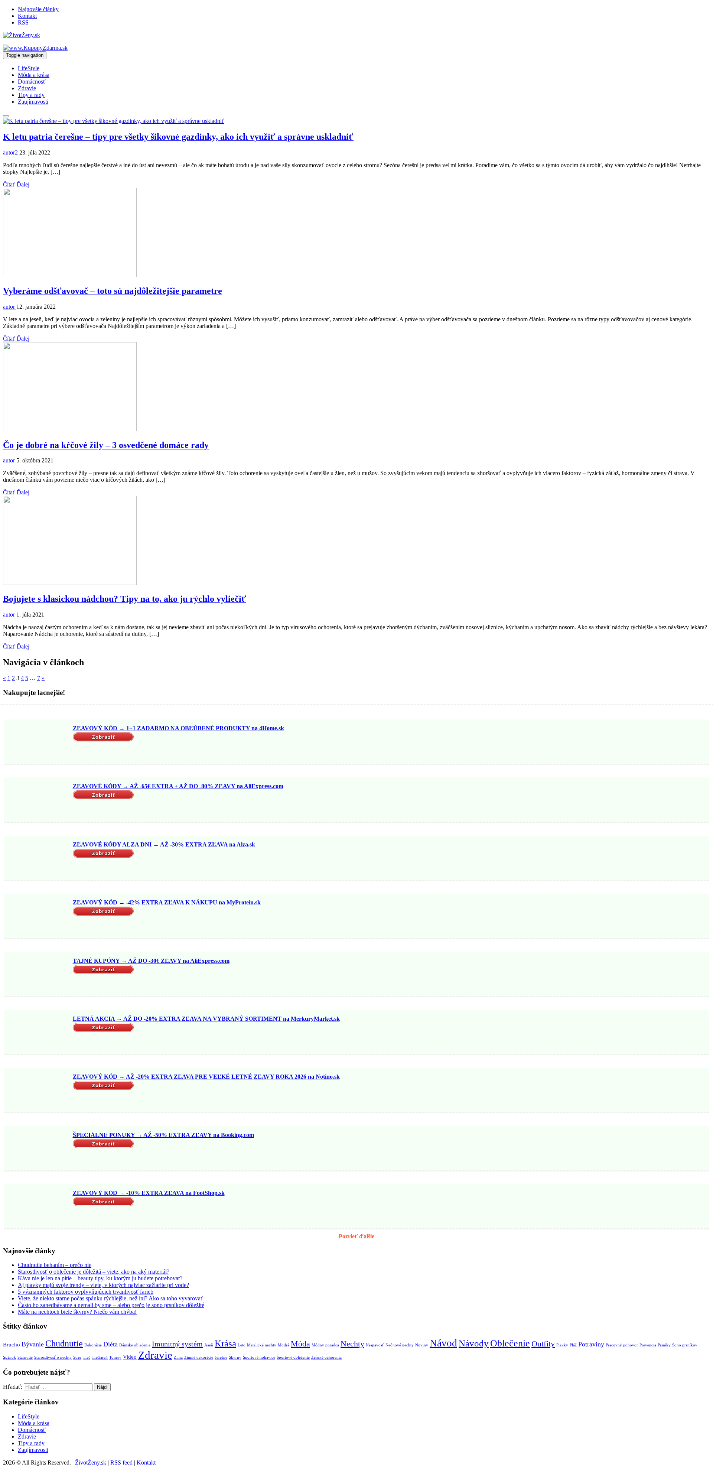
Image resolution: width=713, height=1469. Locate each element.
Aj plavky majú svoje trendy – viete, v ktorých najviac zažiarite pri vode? (103, 1285)
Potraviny (591, 1344)
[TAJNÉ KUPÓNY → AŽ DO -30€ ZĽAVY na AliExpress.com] (37, 974)
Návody (474, 1343)
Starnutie (25, 1357)
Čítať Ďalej (16, 184)
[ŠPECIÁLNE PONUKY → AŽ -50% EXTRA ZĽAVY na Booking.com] (37, 1149)
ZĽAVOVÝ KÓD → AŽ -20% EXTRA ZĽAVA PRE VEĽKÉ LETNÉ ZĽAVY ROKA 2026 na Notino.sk (206, 1076)
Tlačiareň (100, 1357)
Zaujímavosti (33, 101)
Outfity (543, 1343)
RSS (23, 22)
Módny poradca (325, 1345)
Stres (77, 1357)
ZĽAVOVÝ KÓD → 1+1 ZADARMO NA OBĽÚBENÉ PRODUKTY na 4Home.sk (178, 728)
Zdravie (27, 88)
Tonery (115, 1357)
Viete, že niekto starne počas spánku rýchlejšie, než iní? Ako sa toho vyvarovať (110, 1298)
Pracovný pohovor (622, 1345)
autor (9, 306)
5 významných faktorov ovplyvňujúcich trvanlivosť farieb (85, 1291)
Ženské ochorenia (326, 1357)
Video (130, 1357)
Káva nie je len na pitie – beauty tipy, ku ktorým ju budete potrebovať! (100, 1278)
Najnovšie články (38, 9)
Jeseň (208, 1345)
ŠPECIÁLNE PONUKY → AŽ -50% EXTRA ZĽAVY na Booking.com (163, 1135)
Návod (443, 1343)
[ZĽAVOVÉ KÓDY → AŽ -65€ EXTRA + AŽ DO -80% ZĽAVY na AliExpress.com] (37, 800)
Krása (225, 1343)
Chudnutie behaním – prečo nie (54, 1265)
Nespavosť (375, 1345)
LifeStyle (28, 68)
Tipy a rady (31, 95)
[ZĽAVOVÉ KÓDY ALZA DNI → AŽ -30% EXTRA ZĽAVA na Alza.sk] (37, 858)
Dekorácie (93, 1345)
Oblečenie (510, 1343)
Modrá (283, 1345)
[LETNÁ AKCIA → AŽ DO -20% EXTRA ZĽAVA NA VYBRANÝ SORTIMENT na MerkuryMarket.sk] (37, 1033)
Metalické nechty (261, 1345)
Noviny (421, 1345)
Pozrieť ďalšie (356, 1236)
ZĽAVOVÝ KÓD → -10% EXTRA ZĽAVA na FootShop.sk (149, 1193)
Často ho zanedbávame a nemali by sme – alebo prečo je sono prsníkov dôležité (111, 1305)
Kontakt (27, 16)
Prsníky (664, 1345)
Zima (178, 1357)
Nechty (352, 1343)
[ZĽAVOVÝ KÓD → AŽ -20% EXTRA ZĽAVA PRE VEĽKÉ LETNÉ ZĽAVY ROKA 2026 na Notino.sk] (37, 1090)
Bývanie (33, 1344)
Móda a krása (33, 75)
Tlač (86, 1357)
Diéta (110, 1344)
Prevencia (647, 1345)
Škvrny (235, 1357)
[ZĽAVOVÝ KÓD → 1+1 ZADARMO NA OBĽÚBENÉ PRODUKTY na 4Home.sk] (37, 742)
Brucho (11, 1345)
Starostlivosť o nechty (53, 1357)
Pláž (573, 1345)
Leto (241, 1345)
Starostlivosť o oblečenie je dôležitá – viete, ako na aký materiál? (93, 1271)
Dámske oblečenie (134, 1345)
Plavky (562, 1345)
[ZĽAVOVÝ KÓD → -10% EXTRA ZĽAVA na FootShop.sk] (37, 1207)
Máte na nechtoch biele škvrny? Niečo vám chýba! (77, 1312)
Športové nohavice (259, 1357)
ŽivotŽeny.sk (90, 1462)
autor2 (11, 152)
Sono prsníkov (684, 1345)
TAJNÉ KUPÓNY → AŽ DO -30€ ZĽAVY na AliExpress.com (151, 961)
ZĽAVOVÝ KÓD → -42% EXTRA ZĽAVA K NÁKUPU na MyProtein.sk (167, 902)
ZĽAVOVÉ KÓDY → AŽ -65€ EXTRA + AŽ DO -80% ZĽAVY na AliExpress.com (178, 786)
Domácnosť (32, 81)
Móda (300, 1343)
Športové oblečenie (293, 1357)
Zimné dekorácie (198, 1357)
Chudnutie (64, 1343)
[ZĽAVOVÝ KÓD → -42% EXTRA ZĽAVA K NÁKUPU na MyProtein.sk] (37, 916)
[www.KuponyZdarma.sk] (35, 48)
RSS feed (121, 1462)
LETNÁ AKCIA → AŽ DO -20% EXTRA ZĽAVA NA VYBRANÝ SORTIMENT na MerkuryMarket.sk (206, 1018)
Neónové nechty (399, 1345)
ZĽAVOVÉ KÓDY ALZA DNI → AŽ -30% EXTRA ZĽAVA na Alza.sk (164, 844)
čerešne (221, 1357)
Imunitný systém (177, 1344)
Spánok (9, 1357)
